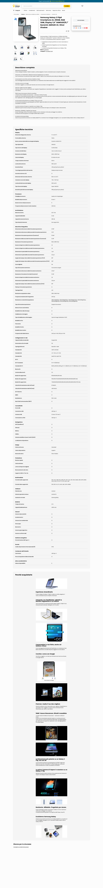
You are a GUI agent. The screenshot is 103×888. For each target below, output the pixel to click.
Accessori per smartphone (45, 14)
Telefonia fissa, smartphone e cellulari (32, 14)
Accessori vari (54, 14)
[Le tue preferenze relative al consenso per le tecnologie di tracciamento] (101, 886)
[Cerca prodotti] (67, 6)
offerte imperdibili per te (58, 1)
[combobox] (46, 6)
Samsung (46, 49)
